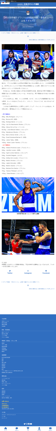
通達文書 (3, 380)
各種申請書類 (4, 349)
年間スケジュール (5, 321)
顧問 (3, 369)
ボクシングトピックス (6, 383)
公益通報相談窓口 (5, 405)
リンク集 (3, 416)
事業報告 (3, 365)
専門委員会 (4, 348)
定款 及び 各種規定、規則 (7, 397)
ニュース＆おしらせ (6, 378)
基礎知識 (3, 391)
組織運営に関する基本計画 (7, 372)
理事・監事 (4, 362)
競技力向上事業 (5, 333)
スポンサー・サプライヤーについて (9, 414)
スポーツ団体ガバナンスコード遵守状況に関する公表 (12, 370)
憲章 (3, 360)
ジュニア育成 (4, 335)
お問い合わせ (4, 403)
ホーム (1, 7)
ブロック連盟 (4, 344)
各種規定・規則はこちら (11, 1)
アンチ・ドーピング (6, 396)
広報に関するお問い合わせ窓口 (8, 408)
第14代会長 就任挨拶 (6, 357)
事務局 (3, 343)
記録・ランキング (5, 332)
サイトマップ (4, 418)
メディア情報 (4, 385)
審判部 (3, 351)
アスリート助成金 (5, 337)
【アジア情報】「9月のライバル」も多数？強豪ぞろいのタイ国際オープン (21, 33)
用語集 (3, 394)
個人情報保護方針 (5, 407)
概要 (3, 359)
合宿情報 (3, 326)
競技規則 (3, 392)
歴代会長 (3, 367)
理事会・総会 (4, 381)
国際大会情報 (4, 324)
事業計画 (3, 364)
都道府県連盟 (4, 346)
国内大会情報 (4, 322)
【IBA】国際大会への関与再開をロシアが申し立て (41, 39)
